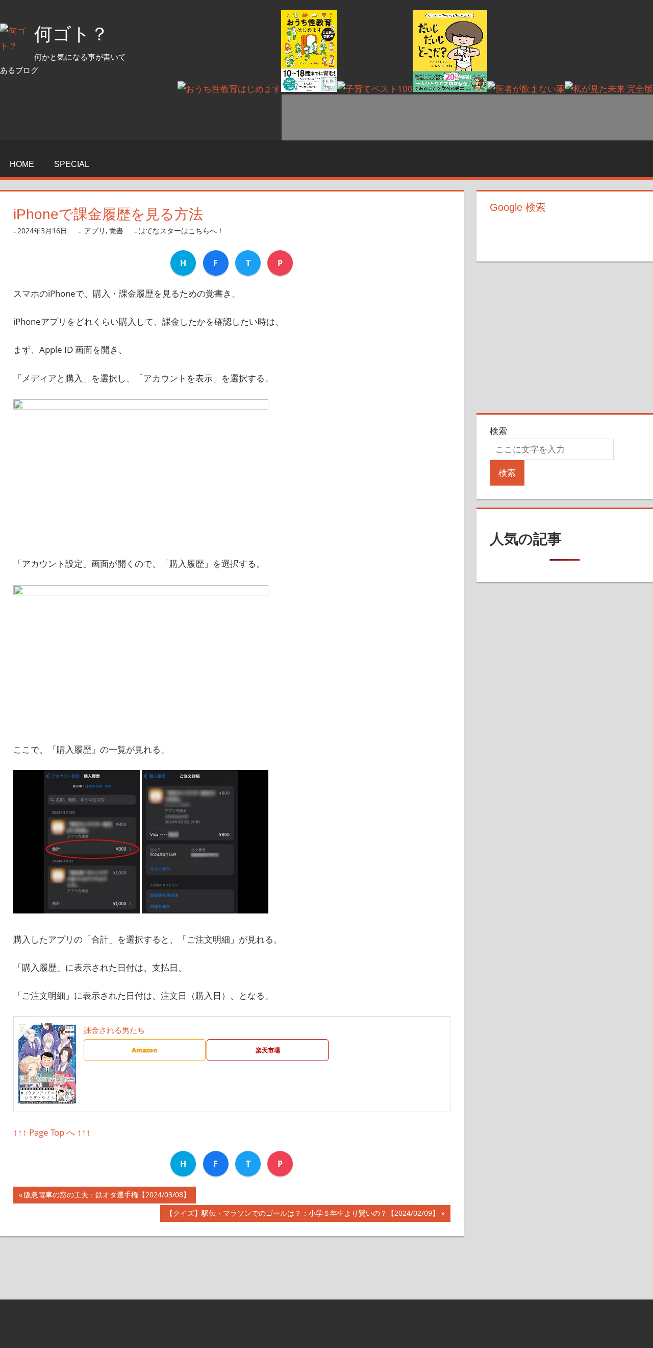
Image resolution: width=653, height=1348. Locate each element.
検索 (498, 431)
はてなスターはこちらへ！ (181, 230)
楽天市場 (268, 1050)
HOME (22, 164)
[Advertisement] (467, 117)
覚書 (116, 230)
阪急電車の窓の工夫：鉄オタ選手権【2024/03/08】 (107, 1196)
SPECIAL (71, 164)
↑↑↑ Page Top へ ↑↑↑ (52, 1132)
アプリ (95, 230)
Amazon (144, 1050)
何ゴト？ (71, 33)
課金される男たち (114, 1030)
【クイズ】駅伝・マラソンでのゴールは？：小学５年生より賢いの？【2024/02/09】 (302, 1215)
